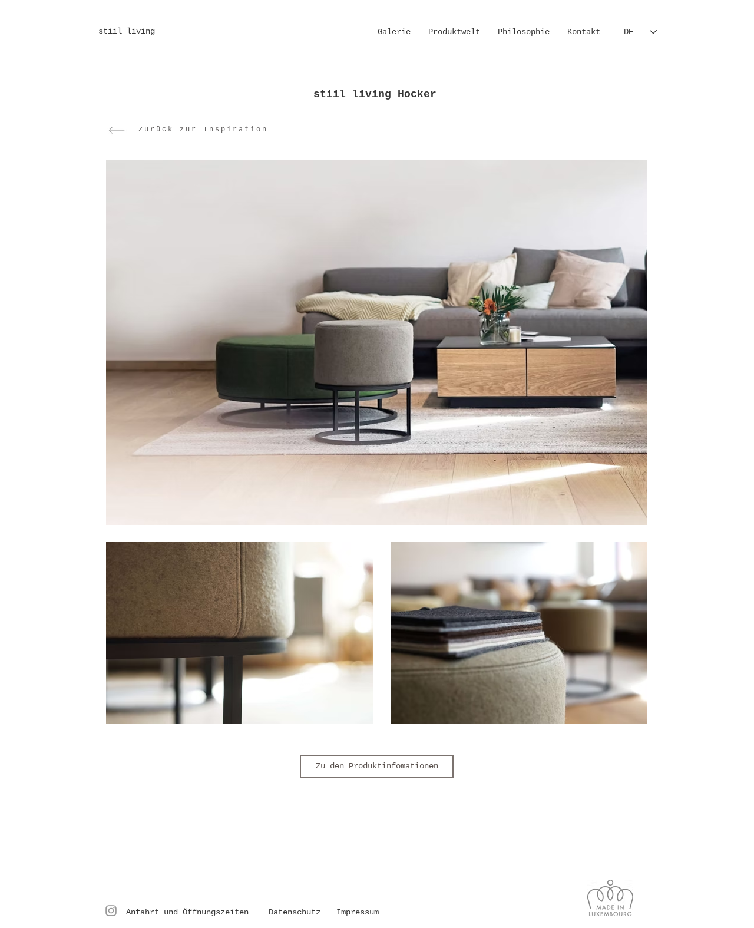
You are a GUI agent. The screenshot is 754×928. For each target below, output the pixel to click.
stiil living (129, 31)
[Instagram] (111, 910)
